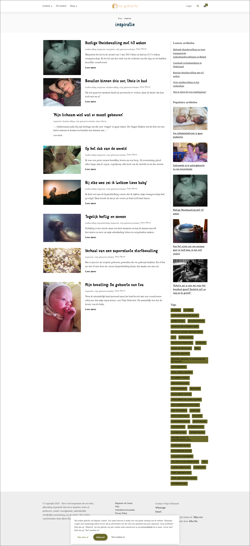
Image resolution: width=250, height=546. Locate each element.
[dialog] (125, 273)
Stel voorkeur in (118, 537)
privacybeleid (146, 527)
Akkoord (100, 537)
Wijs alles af (82, 537)
